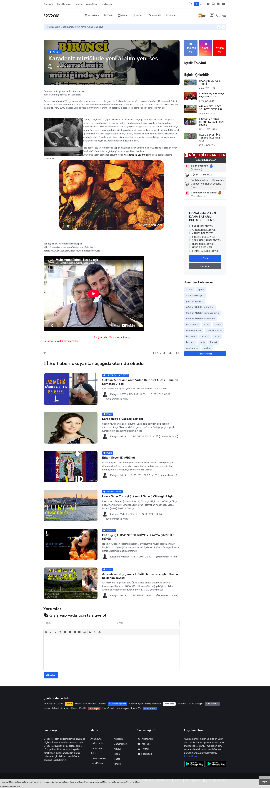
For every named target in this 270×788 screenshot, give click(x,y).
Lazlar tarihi (96, 743)
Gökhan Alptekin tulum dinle (200, 319)
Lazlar (217, 336)
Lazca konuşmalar (117, 704)
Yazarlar (92, 15)
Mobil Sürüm (150, 708)
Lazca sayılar (136, 703)
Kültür (93, 753)
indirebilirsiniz (191, 756)
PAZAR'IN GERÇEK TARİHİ (209, 82)
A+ (201, 4)
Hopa (117, 753)
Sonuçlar (205, 266)
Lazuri (213, 342)
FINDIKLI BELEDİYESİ (203, 237)
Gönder (50, 675)
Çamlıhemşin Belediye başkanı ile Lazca (212, 95)
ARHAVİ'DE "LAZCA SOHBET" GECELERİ (210, 108)
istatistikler (91, 4)
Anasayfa (48, 4)
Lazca (67, 66)
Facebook (146, 753)
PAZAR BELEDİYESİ (202, 226)
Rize (46, 104)
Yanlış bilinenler (153, 703)
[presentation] (46, 632)
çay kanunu (192, 348)
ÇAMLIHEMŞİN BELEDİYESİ (206, 240)
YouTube (146, 743)
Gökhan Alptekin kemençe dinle (202, 313)
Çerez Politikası (133, 782)
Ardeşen (64, 708)
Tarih (110, 15)
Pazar (74, 708)
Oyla (205, 258)
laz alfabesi (192, 324)
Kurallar (78, 4)
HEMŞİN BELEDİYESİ (203, 244)
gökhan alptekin (194, 301)
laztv (202, 342)
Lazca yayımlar (98, 758)
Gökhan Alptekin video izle (200, 307)
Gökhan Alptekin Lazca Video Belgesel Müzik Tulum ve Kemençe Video (140, 382)
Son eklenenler (64, 4)
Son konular (89, 703)
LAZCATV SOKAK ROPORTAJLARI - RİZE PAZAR (211, 122)
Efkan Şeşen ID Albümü (118, 458)
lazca (206, 324)
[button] (218, 15)
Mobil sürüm (106, 4)
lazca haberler (193, 330)
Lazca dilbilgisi (195, 703)
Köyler (172, 15)
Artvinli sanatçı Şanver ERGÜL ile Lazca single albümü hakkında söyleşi (140, 576)
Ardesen (118, 738)
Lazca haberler (214, 330)
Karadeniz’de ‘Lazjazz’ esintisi (122, 419)
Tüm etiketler (205, 354)
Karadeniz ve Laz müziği (136, 155)
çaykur (207, 348)
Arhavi (55, 708)
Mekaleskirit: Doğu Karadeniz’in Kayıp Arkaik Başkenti (75, 27)
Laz (146, 104)
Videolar (56, 52)
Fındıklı (82, 708)
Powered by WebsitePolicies (10, 786)
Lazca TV (155, 15)
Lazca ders (169, 704)
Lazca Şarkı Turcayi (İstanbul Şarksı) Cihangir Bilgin (138, 496)
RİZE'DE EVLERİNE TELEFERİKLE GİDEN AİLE (210, 137)
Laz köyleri (108, 708)
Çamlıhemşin (121, 743)
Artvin (189, 289)
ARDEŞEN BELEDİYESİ (204, 229)
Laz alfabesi (96, 763)
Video (138, 15)
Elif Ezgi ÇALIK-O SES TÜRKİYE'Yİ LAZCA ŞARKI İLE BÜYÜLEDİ (138, 537)
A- (192, 4)
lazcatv (205, 336)
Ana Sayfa (49, 703)
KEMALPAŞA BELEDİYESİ (205, 251)
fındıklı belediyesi (195, 295)
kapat (264, 782)
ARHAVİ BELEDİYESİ (203, 233)
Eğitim (201, 289)
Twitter (144, 748)
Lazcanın (191, 336)
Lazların (190, 342)
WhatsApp (147, 738)
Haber (124, 15)
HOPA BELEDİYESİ (202, 247)
